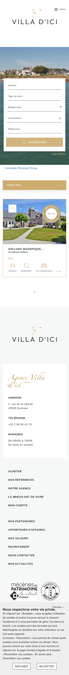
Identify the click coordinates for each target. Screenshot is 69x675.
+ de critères (58, 153)
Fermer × (58, 607)
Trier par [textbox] (13, 185)
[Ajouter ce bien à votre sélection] (12, 208)
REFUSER (21, 666)
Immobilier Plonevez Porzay (21, 168)
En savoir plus (43, 654)
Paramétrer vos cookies (16, 658)
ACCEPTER (46, 666)
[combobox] (34, 185)
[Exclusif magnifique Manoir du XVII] (34, 238)
